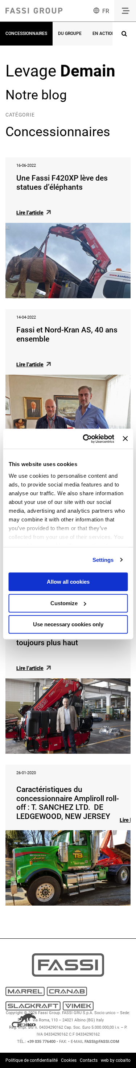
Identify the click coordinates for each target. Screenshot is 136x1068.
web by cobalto (116, 1060)
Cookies (69, 1060)
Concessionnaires (26, 33)
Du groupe (70, 33)
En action (103, 33)
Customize (64, 603)
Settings (103, 560)
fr (105, 11)
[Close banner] (125, 438)
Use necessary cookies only (68, 624)
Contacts (89, 1060)
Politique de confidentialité (31, 1060)
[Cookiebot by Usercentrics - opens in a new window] (85, 439)
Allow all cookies (68, 582)
